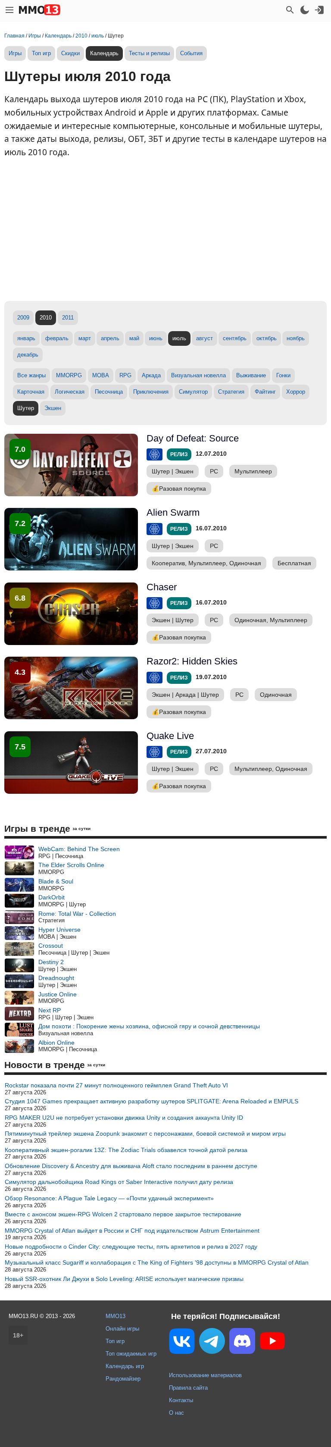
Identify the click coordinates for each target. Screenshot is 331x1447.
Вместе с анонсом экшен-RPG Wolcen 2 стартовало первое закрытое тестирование (123, 1214)
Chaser (162, 587)
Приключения (151, 391)
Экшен (52, 408)
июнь (155, 338)
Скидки (70, 53)
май (134, 338)
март (84, 338)
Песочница (109, 391)
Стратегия (231, 391)
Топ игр (41, 53)
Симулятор (193, 391)
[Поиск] (290, 10)
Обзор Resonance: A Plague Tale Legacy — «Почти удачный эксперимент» (109, 1198)
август (204, 338)
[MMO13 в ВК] (182, 1342)
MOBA (100, 375)
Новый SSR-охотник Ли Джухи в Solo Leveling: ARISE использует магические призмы (124, 1278)
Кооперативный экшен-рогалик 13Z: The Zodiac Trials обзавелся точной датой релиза (126, 1149)
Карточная (30, 391)
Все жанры (31, 375)
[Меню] (9, 10)
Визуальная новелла (198, 375)
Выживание (251, 375)
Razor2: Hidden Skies (192, 661)
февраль (57, 338)
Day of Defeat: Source (193, 438)
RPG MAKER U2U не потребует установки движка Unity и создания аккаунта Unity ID (124, 1117)
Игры (15, 53)
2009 (23, 317)
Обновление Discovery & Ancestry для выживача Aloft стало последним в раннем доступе (131, 1165)
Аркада (151, 375)
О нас (176, 1412)
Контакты (181, 1400)
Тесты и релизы (149, 53)
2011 (68, 317)
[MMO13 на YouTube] (272, 1342)
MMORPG (69, 375)
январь (26, 338)
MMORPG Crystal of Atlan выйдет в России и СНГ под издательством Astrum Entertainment (132, 1230)
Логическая (69, 391)
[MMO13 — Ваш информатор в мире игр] (39, 10)
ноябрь (296, 338)
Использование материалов (205, 1375)
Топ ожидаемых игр (131, 1353)
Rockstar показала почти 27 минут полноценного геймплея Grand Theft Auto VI (116, 1085)
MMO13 (115, 1316)
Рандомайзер (123, 1378)
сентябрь (235, 338)
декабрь (27, 354)
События (191, 53)
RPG (125, 375)
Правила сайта (188, 1387)
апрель (110, 338)
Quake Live (170, 735)
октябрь (266, 338)
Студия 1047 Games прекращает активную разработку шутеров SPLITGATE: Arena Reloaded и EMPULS (151, 1101)
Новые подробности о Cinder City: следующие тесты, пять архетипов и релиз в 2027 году (131, 1246)
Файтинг (265, 391)
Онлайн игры (122, 1328)
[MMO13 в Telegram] (212, 1342)
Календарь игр (125, 1366)
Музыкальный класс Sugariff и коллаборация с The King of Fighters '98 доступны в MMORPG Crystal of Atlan (157, 1262)
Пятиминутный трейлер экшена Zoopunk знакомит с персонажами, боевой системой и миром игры (145, 1133)
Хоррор (295, 391)
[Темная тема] (304, 10)
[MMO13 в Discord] (242, 1342)
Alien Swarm (173, 512)
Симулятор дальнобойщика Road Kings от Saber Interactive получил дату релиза (119, 1181)
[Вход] (319, 10)
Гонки (283, 375)
